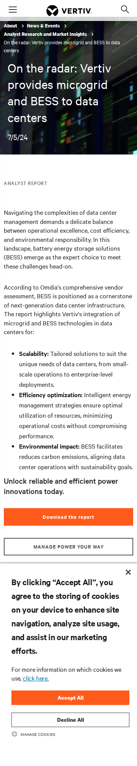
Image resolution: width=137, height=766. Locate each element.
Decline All (70, 719)
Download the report (68, 516)
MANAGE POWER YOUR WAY (68, 546)
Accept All (70, 697)
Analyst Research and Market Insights (46, 34)
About (11, 26)
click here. (36, 678)
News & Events (44, 26)
